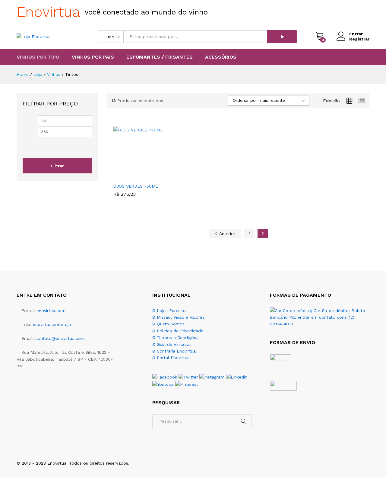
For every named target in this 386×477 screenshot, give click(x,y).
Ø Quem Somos (168, 323)
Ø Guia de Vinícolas (171, 344)
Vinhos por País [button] (93, 57)
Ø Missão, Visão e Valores (178, 317)
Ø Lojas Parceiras (170, 310)
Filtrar (57, 165)
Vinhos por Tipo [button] (38, 57)
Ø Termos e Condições (175, 337)
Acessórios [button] (220, 57)
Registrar (359, 39)
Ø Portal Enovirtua (171, 357)
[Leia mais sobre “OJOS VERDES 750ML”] (133, 176)
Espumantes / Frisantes (159, 57)
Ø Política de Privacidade (177, 330)
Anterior (226, 233)
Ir (282, 36)
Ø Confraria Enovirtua (174, 351)
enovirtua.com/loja (52, 324)
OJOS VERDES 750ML (135, 186)
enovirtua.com (50, 310)
